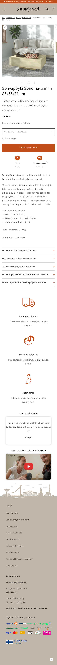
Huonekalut (10, 17)
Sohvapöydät (26, 17)
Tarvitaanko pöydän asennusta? (18, 266)
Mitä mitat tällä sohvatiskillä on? (19, 250)
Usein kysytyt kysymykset (17, 519)
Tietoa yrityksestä (14, 532)
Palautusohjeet (12, 552)
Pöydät (18, 17)
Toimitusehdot (12, 539)
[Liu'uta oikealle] (35, 82)
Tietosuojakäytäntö (15, 545)
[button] (3, 9)
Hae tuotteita (12, 513)
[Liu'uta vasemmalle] (22, 82)
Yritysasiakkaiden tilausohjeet (19, 559)
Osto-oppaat (11, 526)
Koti (3, 17)
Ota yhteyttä (11, 565)
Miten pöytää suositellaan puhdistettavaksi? (25, 274)
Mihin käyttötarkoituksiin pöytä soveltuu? (24, 282)
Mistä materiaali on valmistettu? (19, 258)
